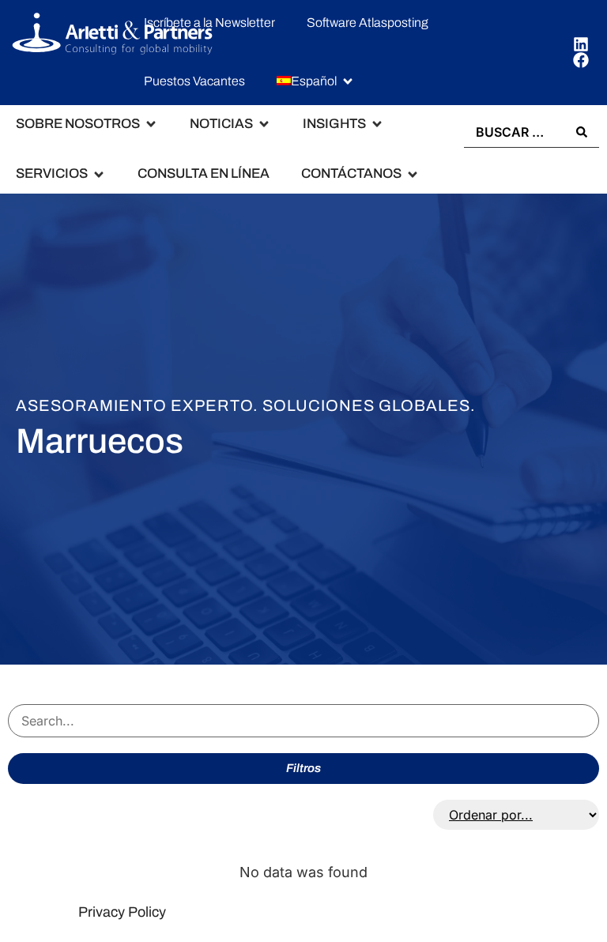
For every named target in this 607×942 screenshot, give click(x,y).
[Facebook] (581, 60)
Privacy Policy (122, 912)
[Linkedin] (581, 44)
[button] (316, 81)
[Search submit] (581, 132)
